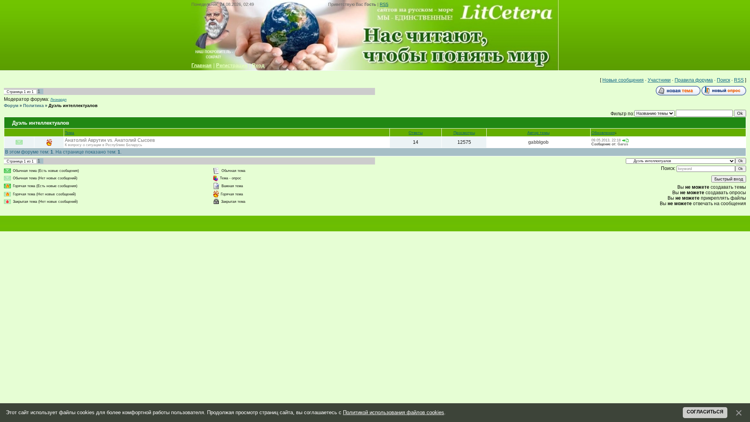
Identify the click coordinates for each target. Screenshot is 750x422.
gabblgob (538, 142)
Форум (11, 105)
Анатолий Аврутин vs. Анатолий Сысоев (110, 140)
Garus (623, 144)
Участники (659, 80)
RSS (384, 4)
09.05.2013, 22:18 (606, 140)
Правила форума (694, 80)
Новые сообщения (623, 80)
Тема (69, 133)
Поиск (723, 80)
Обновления (603, 133)
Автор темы (538, 133)
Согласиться (705, 412)
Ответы (416, 133)
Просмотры (464, 133)
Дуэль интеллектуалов (73, 105)
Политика (33, 105)
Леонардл (58, 100)
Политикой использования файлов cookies (393, 412)
